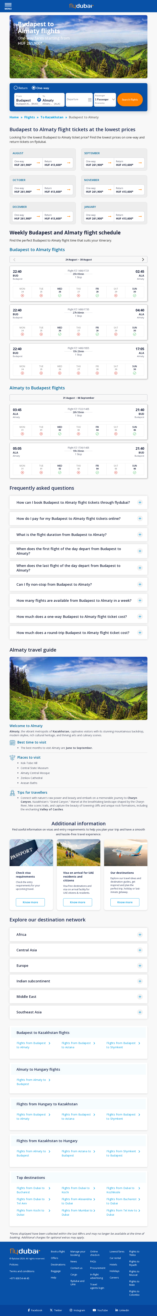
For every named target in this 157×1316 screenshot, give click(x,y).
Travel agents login (97, 1286)
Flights (29, 117)
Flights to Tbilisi (134, 1253)
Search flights (130, 99)
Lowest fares (117, 1251)
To (44, 96)
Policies (14, 1264)
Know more (30, 902)
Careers (114, 1277)
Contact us (76, 1268)
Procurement (97, 1268)
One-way (42, 87)
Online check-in (95, 1253)
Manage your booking (77, 1253)
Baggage (56, 1271)
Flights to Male (134, 1283)
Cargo (73, 1274)
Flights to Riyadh (134, 1263)
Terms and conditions (22, 1271)
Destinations (58, 1264)
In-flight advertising (96, 1276)
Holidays (114, 1271)
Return (23, 87)
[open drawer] (8, 5)
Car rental (115, 1258)
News (73, 1261)
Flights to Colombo (134, 1293)
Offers (54, 1258)
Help (53, 1277)
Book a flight (58, 1251)
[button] (78, 502)
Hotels (113, 1264)
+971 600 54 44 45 (19, 1278)
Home (14, 117)
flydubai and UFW (77, 1282)
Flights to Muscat (134, 1273)
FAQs (93, 1261)
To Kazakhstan (51, 117)
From (19, 96)
